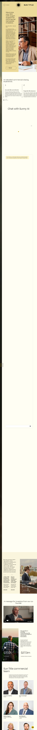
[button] (4, 99)
